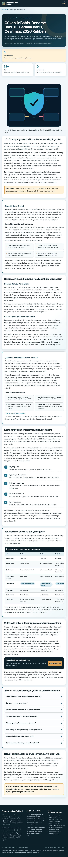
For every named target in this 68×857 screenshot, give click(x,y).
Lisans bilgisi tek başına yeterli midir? (20, 736)
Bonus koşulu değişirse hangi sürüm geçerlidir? (24, 729)
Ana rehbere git (55, 663)
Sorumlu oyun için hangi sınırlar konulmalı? (22, 743)
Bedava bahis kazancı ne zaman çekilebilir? (22, 716)
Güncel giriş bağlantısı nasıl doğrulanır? (21, 723)
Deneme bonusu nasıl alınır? (16, 703)
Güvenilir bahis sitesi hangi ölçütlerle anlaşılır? (23, 696)
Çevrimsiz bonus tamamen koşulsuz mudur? (23, 710)
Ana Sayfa (5, 9)
